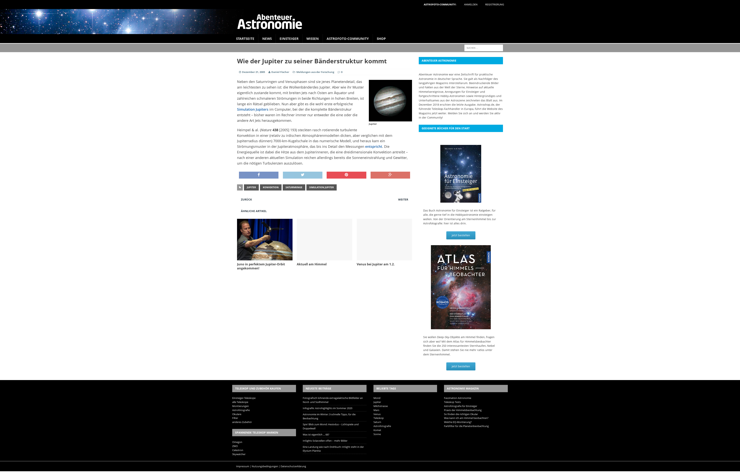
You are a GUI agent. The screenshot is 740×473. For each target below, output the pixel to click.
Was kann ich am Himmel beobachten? (466, 418)
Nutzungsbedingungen (265, 466)
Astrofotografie (241, 410)
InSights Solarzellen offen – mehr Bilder (325, 440)
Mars (376, 410)
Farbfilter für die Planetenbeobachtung (466, 426)
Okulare (236, 414)
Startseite (245, 38)
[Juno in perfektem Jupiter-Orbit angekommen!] (265, 258)
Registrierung (494, 4)
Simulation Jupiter (321, 187)
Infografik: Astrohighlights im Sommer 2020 (327, 408)
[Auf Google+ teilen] (390, 175)
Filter (235, 418)
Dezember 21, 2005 (253, 72)
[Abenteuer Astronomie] (370, 21)
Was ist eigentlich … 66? (316, 434)
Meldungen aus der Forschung (315, 72)
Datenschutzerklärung (293, 466)
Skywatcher (239, 454)
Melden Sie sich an (460, 113)
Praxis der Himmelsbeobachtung (463, 410)
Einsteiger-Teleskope (244, 398)
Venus (377, 414)
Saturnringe (294, 187)
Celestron (237, 450)
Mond (376, 398)
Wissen (312, 38)
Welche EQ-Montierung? (458, 422)
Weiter (403, 199)
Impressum (242, 466)
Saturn (377, 422)
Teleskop (378, 418)
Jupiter (251, 187)
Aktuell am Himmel (312, 264)
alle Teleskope (240, 402)
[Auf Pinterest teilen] (346, 175)
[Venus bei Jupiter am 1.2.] (384, 258)
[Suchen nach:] (483, 47)
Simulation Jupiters (252, 109)
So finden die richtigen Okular (461, 414)
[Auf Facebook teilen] (258, 175)
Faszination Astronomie (457, 398)
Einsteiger (289, 38)
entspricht (373, 146)
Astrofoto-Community (348, 38)
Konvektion (271, 187)
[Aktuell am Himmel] (324, 258)
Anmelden (471, 4)
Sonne (377, 434)
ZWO (235, 446)
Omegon (237, 442)
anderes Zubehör (242, 422)
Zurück (246, 199)
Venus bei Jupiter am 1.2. (376, 264)
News (267, 38)
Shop (381, 38)
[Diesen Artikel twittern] (302, 175)
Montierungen (240, 406)
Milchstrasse (380, 406)
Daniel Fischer (280, 72)
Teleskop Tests (452, 402)
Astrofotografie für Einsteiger (460, 406)
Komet (377, 430)
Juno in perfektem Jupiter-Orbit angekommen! (261, 266)
